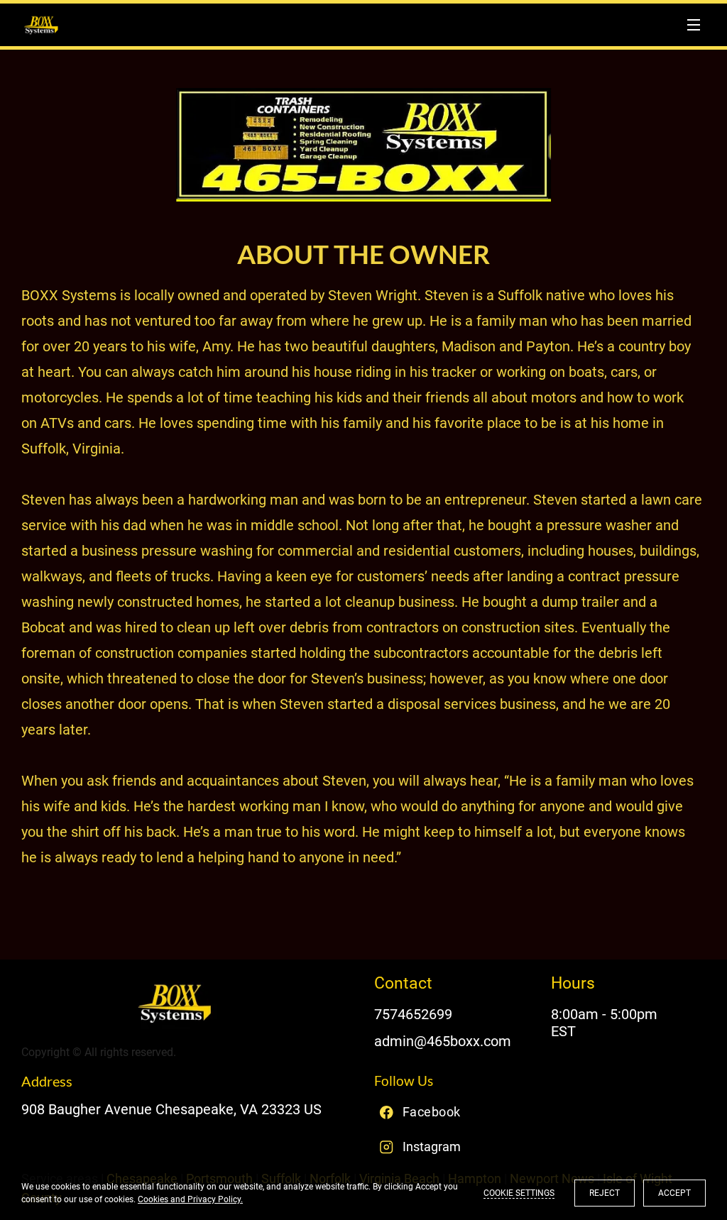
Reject (604, 1193)
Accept (674, 1193)
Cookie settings (518, 1193)
